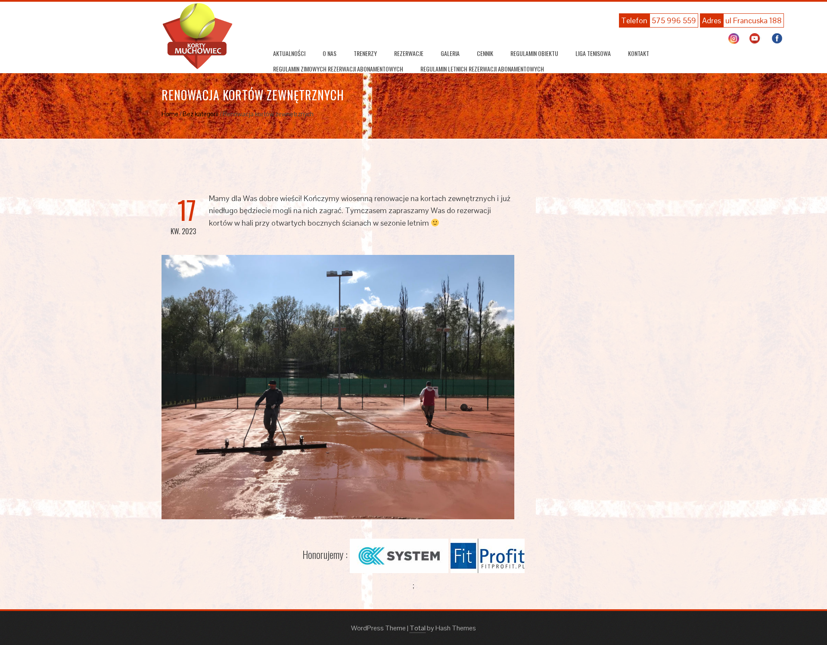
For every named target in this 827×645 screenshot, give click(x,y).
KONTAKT (638, 53)
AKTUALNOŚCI (289, 53)
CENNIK (485, 53)
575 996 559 (674, 20)
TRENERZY (365, 53)
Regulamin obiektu (534, 53)
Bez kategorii (200, 114)
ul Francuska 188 (753, 20)
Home (170, 114)
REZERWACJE (408, 53)
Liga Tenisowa (593, 53)
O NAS (329, 53)
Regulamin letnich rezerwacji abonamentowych (482, 68)
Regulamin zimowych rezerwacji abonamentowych (338, 68)
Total (418, 628)
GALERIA (450, 53)
